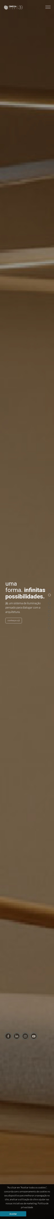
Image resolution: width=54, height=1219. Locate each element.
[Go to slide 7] (49, 615)
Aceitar (13, 1214)
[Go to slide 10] (49, 628)
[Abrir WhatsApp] (48, 1212)
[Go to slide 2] (49, 595)
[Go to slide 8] (49, 619)
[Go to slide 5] (49, 607)
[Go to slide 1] (49, 591)
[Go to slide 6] (49, 611)
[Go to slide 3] (49, 599)
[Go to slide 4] (49, 603)
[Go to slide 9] (49, 624)
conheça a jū (13, 620)
